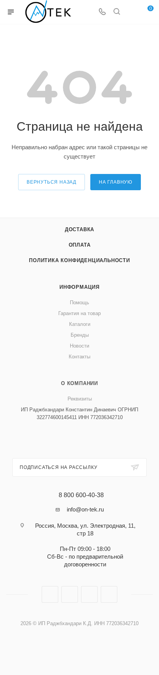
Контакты (79, 357)
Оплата (80, 245)
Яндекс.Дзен (109, 594)
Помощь (79, 302)
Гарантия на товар (79, 313)
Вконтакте (50, 594)
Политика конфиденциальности (79, 260)
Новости (79, 346)
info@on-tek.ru (85, 509)
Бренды (80, 335)
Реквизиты (80, 399)
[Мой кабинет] (131, 12)
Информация (79, 287)
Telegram (69, 594)
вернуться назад (51, 182)
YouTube (89, 594)
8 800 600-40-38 (81, 495)
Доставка (79, 229)
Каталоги (79, 324)
